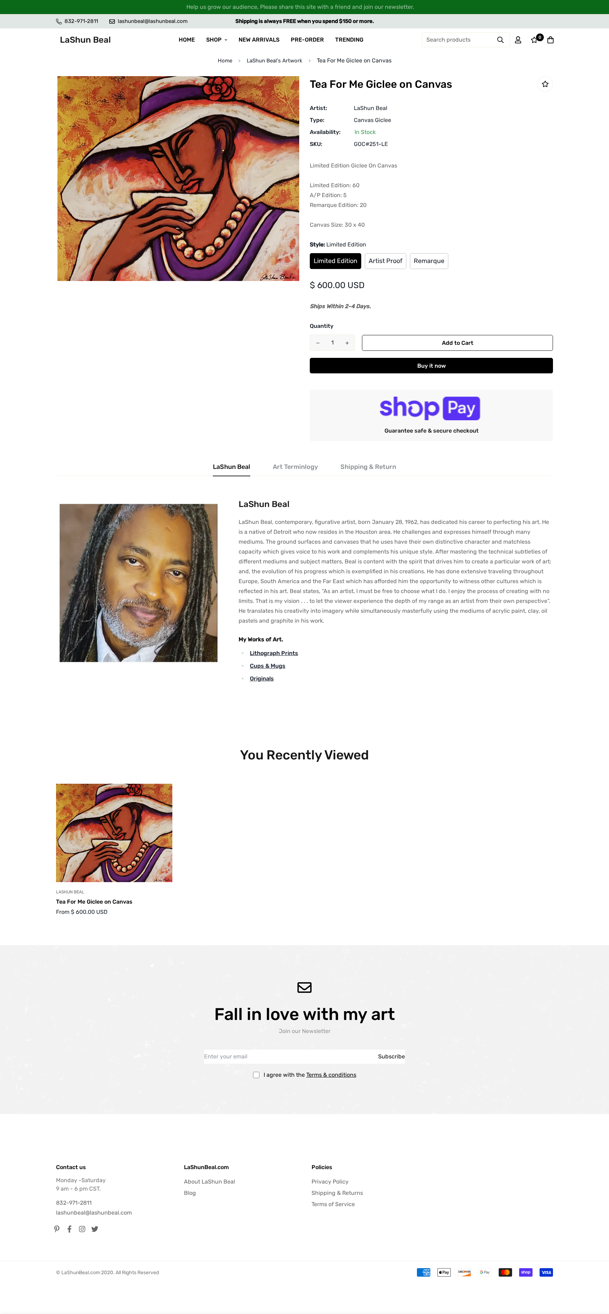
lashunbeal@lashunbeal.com (94, 1212)
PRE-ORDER (307, 39)
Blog (190, 1193)
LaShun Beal (370, 108)
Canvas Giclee (372, 120)
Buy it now (431, 365)
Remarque (429, 261)
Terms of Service (333, 1204)
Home (225, 60)
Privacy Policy (330, 1181)
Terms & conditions (331, 1074)
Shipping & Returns (337, 1193)
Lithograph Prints (274, 653)
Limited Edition (335, 261)
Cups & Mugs (267, 665)
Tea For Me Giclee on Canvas (94, 901)
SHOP (214, 39)
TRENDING (349, 39)
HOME (187, 39)
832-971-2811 (74, 1202)
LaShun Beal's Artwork (274, 60)
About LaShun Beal (209, 1181)
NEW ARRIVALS (259, 39)
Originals (262, 678)
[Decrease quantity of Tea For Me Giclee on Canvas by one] (317, 343)
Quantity (321, 326)
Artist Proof (385, 261)
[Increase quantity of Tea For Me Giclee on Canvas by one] (347, 343)
